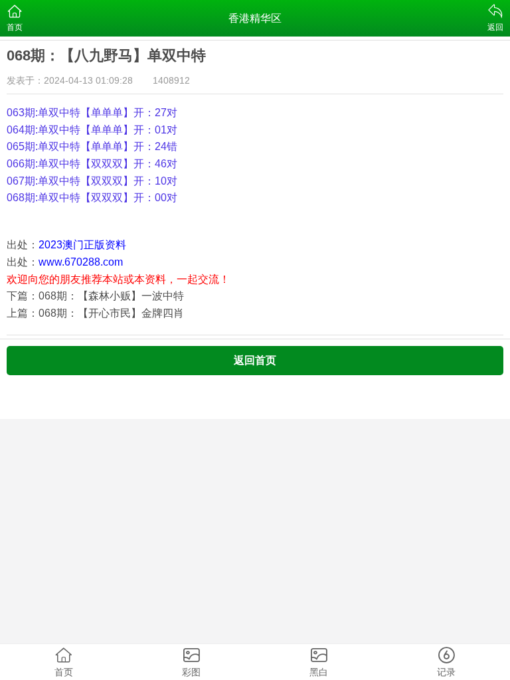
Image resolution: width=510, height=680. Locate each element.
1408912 (171, 80)
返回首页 (255, 360)
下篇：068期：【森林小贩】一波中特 (95, 295)
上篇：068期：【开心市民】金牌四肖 (95, 313)
